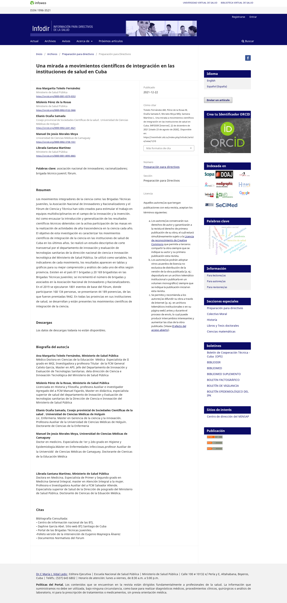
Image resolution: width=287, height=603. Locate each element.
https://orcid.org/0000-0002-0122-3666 (56, 110)
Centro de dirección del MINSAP (228, 416)
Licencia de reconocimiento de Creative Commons (172, 240)
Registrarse (238, 17)
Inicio (39, 54)
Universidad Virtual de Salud (200, 2)
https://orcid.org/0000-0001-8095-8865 (56, 155)
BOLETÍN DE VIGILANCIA (223, 386)
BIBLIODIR (214, 362)
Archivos (50, 41)
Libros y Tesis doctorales (223, 325)
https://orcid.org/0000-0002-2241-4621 (56, 128)
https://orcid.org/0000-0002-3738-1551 (56, 142)
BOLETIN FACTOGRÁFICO (223, 380)
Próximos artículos (111, 41)
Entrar (253, 17)
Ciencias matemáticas (221, 331)
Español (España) (217, 86)
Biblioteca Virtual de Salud (237, 2)
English (211, 80)
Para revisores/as (217, 287)
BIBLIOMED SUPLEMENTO (224, 374)
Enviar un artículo (218, 100)
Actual (34, 41)
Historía (212, 320)
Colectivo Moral (217, 314)
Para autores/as (216, 281)
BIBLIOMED (214, 368)
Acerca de (83, 41)
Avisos (66, 41)
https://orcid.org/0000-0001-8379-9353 (56, 96)
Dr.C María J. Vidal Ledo (52, 574)
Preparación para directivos (78, 54)
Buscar (249, 41)
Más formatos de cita (158, 148)
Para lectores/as (216, 275)
